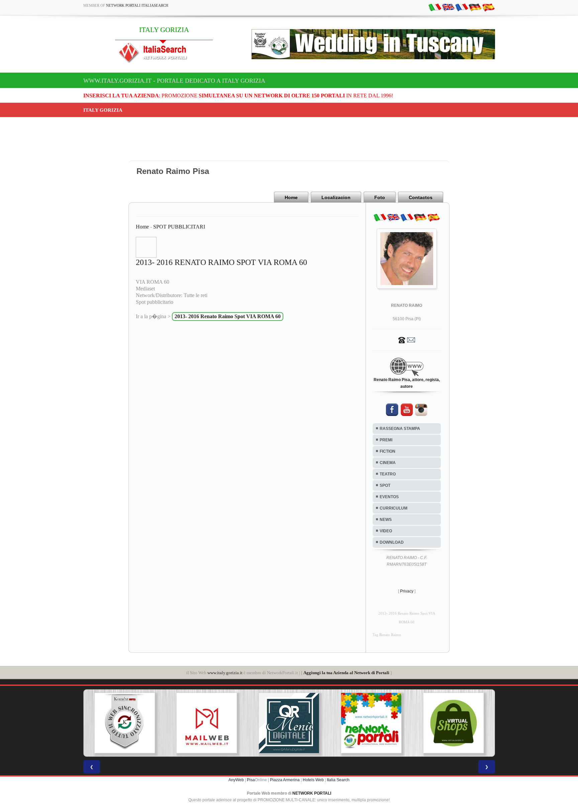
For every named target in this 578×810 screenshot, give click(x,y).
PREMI (386, 440)
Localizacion (336, 197)
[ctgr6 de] (475, 7)
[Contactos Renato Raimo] (406, 339)
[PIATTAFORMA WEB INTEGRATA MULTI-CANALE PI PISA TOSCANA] (124, 723)
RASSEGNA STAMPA (400, 428)
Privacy (406, 591)
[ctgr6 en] (448, 7)
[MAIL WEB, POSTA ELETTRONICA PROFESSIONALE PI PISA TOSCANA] (207, 723)
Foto (379, 197)
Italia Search (338, 780)
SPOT (385, 485)
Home (291, 197)
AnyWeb (236, 780)
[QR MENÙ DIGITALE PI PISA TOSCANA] (289, 723)
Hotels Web (313, 780)
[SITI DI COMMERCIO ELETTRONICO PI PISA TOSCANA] (453, 723)
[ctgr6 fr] (461, 7)
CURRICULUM (393, 508)
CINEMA (388, 462)
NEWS (386, 519)
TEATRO (388, 474)
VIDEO (386, 531)
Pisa (251, 780)
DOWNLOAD (392, 542)
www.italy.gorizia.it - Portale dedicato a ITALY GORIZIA (174, 80)
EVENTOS (389, 496)
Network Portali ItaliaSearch (137, 5)
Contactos (420, 197)
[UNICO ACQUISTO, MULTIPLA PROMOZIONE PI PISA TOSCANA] (371, 723)
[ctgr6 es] (488, 7)
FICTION (387, 451)
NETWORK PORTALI (311, 793)
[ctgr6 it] (435, 7)
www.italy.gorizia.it (225, 672)
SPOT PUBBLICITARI (179, 227)
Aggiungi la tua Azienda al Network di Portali (346, 672)
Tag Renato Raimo (387, 635)
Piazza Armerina (285, 780)
